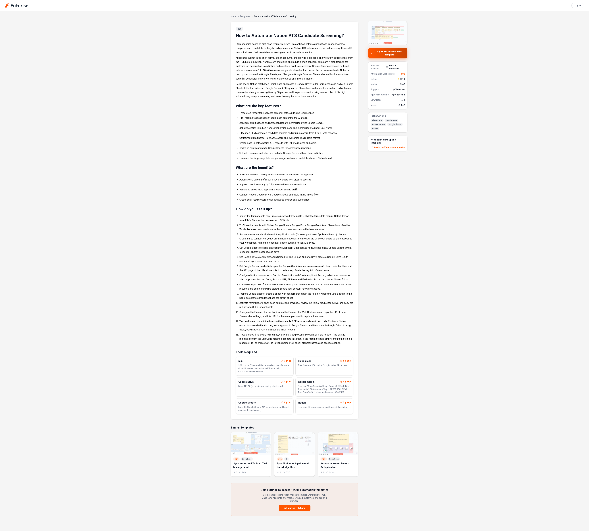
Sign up (287, 361)
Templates (245, 16)
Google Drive (391, 120)
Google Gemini (378, 124)
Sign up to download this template (389, 53)
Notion (375, 128)
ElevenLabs (377, 120)
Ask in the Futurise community (389, 147)
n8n (403, 74)
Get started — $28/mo (295, 508)
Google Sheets (395, 124)
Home (234, 16)
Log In (578, 5)
